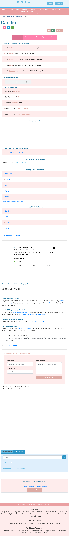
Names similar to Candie (11, 235)
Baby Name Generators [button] (24, 10)
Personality (40, 37)
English (11, 53)
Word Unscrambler (22, 531)
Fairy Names (13, 523)
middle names (50, 303)
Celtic (11, 48)
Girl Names (19, 16)
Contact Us (51, 514)
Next (58, 31)
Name (6, 463)
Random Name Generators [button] (34, 11)
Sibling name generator (21, 312)
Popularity (28, 37)
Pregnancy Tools (28, 514)
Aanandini (8, 174)
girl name (16, 91)
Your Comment (40, 360)
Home (6, 9)
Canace (7, 217)
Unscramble (62, 531)
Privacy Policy (63, 514)
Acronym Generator (28, 523)
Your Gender (11, 368)
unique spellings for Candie (36, 321)
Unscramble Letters (40, 533)
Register (58, 3)
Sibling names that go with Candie (34, 314)
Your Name (10, 360)
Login (49, 3)
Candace (8, 211)
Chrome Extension (35, 516)
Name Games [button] (44, 9)
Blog (60, 9)
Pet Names (56, 523)
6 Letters (15, 103)
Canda (7, 228)
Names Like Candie (34, 490)
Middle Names (37, 512)
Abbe (7, 197)
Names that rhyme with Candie (13, 202)
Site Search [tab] (19, 452)
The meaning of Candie (12, 345)
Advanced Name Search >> (14, 469)
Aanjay (7, 179)
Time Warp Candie (23, 114)
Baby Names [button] (15, 9)
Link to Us (40, 514)
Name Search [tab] (7, 452)
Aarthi (7, 185)
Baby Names (10, 16)
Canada (7, 222)
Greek (11, 59)
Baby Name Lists (51, 512)
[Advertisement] (34, 134)
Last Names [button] (53, 9)
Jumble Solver (37, 531)
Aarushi (7, 191)
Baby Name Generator (21, 512)
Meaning (15, 463)
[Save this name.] (49, 30)
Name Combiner (43, 523)
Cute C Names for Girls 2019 (15, 152)
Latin (11, 65)
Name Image (51, 37)
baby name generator (24, 328)
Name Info (17, 37)
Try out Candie (22, 108)
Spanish (12, 71)
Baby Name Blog (13, 514)
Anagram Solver (50, 531)
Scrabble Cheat (8, 531)
